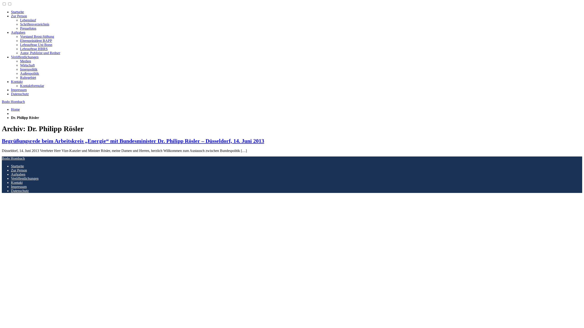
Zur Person (19, 16)
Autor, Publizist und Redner (40, 53)
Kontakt (17, 82)
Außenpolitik (29, 73)
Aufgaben (18, 32)
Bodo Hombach (13, 102)
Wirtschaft (27, 65)
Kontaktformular (32, 86)
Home (15, 109)
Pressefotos (28, 28)
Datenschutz (20, 94)
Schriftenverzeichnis (34, 24)
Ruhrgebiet (28, 77)
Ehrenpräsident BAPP (36, 41)
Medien (25, 61)
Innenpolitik (28, 69)
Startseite (17, 12)
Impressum (19, 90)
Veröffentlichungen (25, 57)
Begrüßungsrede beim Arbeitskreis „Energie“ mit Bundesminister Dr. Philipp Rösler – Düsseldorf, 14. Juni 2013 (133, 141)
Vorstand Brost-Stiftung (37, 36)
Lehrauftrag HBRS (34, 49)
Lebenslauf (28, 20)
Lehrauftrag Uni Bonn (36, 45)
